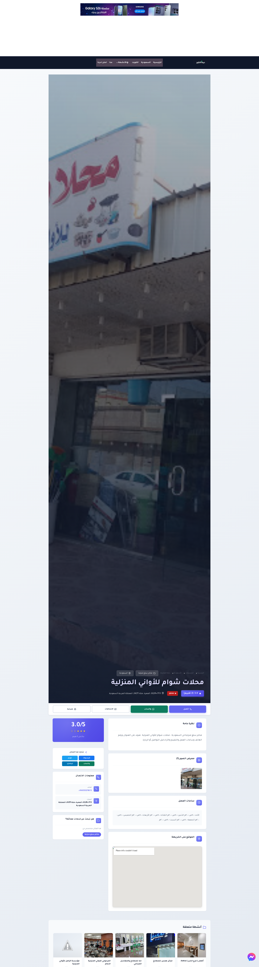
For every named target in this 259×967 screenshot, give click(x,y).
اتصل (186, 709)
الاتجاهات (109, 709)
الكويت (135, 63)
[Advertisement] (129, 36)
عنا (110, 63)
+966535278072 (85, 791)
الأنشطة (122, 63)
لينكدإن (70, 764)
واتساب (147, 709)
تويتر (70, 758)
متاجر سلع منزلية (145, 673)
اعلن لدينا (102, 63)
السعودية (146, 63)
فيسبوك (86, 758)
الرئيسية (157, 63)
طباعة (70, 709)
